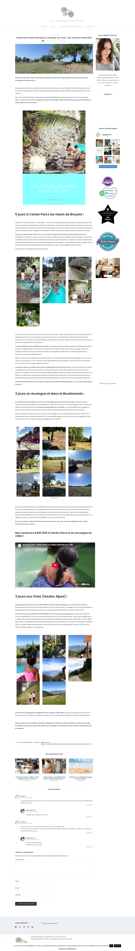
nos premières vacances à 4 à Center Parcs (42, 225)
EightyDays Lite (58, 939)
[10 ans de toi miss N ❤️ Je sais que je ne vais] (107, 151)
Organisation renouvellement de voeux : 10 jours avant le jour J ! (54, 778)
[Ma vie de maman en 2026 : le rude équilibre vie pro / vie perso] (27, 766)
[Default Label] (28, 927)
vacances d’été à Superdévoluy (57, 610)
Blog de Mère (50, 41)
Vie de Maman (54, 35)
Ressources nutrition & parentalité (71, 26)
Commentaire (20, 859)
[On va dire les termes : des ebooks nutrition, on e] (116, 143)
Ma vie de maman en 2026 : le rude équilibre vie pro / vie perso (27, 778)
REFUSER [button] (117, 945)
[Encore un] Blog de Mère (47, 937)
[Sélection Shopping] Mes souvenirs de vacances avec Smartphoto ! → (67, 744)
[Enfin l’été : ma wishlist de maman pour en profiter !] (81, 766)
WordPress (46, 939)
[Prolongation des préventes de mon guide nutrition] (116, 160)
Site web (18, 895)
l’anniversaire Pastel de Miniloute (50, 97)
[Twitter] (19, 927)
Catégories (90, 26)
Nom (17, 881)
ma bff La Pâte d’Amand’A (63, 91)
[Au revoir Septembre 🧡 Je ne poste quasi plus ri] (107, 143)
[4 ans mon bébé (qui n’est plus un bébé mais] (116, 151)
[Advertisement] (109, 108)
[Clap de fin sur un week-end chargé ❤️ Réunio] (99, 160)
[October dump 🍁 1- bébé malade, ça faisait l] (99, 143)
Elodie (22, 796)
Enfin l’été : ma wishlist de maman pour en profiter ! (81, 778)
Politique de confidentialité (50, 923)
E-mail (17, 888)
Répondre (89, 804)
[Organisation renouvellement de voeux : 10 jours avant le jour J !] (54, 766)
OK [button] (111, 945)
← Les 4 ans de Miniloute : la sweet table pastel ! (32, 742)
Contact (53, 26)
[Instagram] (24, 927)
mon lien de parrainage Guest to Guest (47, 419)
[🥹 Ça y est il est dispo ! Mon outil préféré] (99, 151)
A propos (44, 26)
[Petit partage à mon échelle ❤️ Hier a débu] (107, 160)
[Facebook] (15, 927)
